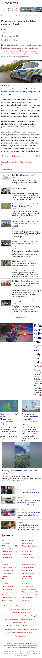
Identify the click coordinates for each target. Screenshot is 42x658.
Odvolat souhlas (12, 647)
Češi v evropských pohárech (20, 612)
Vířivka (25, 622)
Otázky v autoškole (28, 597)
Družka (28, 162)
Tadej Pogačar (26, 551)
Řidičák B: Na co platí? (29, 595)
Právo (3, 29)
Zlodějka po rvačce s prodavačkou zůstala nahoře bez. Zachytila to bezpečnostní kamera (24, 263)
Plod (16, 162)
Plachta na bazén (23, 616)
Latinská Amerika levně (9, 597)
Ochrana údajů (32, 645)
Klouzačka (15, 619)
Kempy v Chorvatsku (8, 586)
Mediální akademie (10, 645)
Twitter (15, 643)
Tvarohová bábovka (28, 573)
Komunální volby (7, 557)
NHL (3, 579)
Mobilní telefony (28, 626)
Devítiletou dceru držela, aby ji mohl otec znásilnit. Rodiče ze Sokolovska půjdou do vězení (25, 283)
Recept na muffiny (28, 567)
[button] (21, 71)
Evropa (14, 248)
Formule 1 (5, 576)
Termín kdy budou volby (9, 551)
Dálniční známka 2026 (29, 589)
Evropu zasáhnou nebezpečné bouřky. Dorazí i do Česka (26, 205)
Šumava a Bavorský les (9, 592)
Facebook (8, 643)
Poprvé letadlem (7, 589)
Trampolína (34, 616)
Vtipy (13, 177)
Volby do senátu (7, 554)
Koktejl (14, 268)
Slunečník (7, 619)
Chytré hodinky (29, 632)
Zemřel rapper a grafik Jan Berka (24, 300)
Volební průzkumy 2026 (9, 546)
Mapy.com (19, 606)
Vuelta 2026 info (27, 543)
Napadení (4, 165)
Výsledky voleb (6, 549)
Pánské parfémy (20, 636)
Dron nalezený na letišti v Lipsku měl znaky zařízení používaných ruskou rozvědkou (30, 419)
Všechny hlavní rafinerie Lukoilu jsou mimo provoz (20, 471)
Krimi (13, 228)
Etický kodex (22, 645)
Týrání (22, 162)
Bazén (14, 616)
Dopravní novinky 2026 (29, 592)
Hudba (14, 303)
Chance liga (5, 564)
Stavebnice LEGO (9, 629)
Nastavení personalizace (27, 647)
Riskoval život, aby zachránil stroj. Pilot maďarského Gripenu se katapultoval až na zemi (25, 243)
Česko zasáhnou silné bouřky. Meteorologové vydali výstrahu (9, 418)
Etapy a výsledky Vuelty (29, 546)
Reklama (21, 643)
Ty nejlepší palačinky (28, 564)
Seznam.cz (30, 3)
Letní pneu (33, 629)
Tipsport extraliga (7, 570)
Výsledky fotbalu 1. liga (9, 567)
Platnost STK (26, 600)
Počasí (14, 208)
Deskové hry (11, 632)
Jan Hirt (24, 549)
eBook (6, 36)
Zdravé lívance (27, 570)
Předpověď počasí (30, 606)
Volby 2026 (5, 543)
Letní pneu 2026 (27, 586)
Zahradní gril (17, 622)
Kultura (14, 191)
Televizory (19, 632)
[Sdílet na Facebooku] (37, 156)
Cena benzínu (26, 609)
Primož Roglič (26, 554)
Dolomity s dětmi (7, 600)
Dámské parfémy (22, 629)
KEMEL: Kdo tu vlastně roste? (23, 175)
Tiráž (34, 643)
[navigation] (2, 2)
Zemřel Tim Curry (19, 188)
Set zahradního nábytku (28, 619)
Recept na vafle (27, 576)
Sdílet (13, 36)
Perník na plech (27, 579)
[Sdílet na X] (40, 156)
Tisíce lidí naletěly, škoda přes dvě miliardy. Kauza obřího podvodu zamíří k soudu (25, 223)
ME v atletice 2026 (8, 573)
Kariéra (28, 643)
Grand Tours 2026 (28, 557)
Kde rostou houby (15, 609)
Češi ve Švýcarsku (7, 595)
